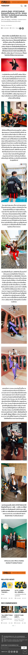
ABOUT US (4, 651)
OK (24, 648)
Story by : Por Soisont (6, 25)
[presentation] (2, 585)
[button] (13, 625)
